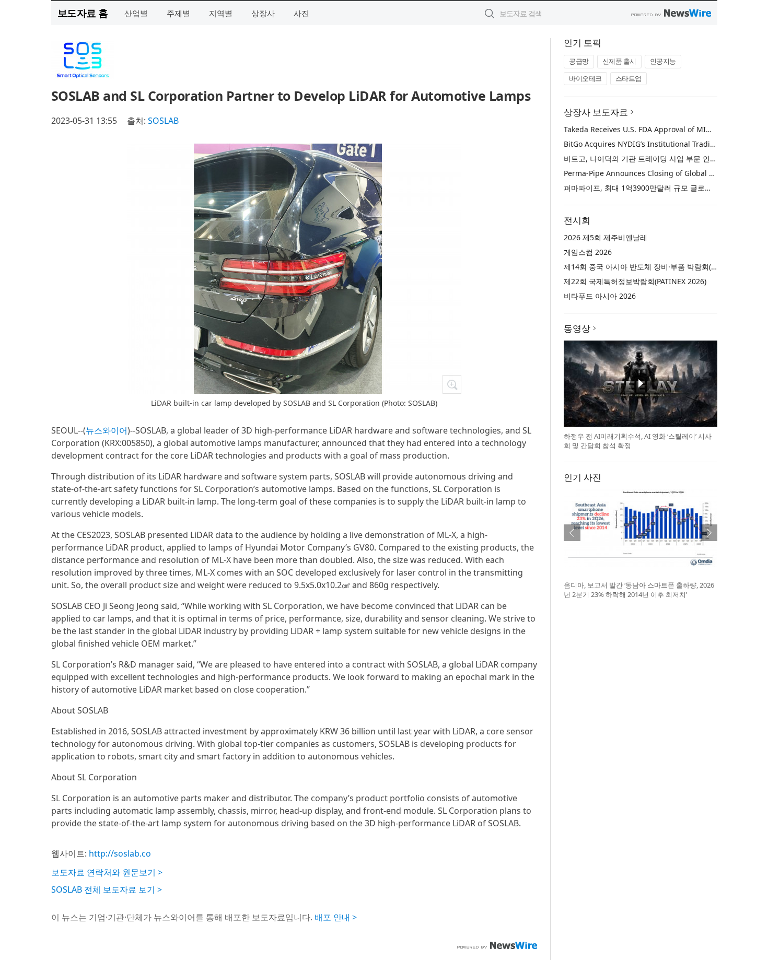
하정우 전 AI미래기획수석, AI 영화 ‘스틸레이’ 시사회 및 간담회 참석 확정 (638, 440)
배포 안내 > (336, 917)
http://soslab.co (120, 853)
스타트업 (628, 78)
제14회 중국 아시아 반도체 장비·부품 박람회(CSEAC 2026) (659, 267)
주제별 (178, 13)
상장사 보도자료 (596, 112)
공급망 (579, 61)
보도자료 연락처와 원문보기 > (106, 872)
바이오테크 (585, 78)
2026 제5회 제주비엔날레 (605, 237)
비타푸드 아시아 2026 (600, 296)
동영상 (577, 328)
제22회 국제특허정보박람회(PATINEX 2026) (635, 281)
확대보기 (452, 384)
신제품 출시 (619, 61)
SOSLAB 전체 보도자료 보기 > (106, 889)
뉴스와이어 (106, 430)
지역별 (220, 13)
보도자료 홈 (82, 12)
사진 (301, 13)
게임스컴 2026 (588, 252)
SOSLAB (163, 120)
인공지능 (663, 61)
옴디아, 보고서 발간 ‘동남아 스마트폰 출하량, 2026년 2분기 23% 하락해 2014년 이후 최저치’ (639, 589)
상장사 (263, 13)
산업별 (136, 13)
